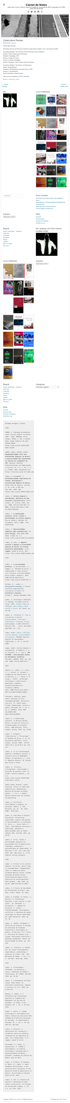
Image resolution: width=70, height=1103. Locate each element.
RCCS (44, 49)
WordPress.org (40, 223)
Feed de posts (40, 219)
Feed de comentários (42, 221)
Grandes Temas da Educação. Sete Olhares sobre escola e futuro (17, 606)
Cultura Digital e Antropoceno (44, 208)
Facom (5, 239)
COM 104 (6, 233)
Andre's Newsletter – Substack (12, 231)
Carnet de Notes (36, 4)
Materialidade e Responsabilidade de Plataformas (50, 202)
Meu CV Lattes (7, 243)
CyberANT (6, 235)
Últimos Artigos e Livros (15, 423)
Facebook (6, 237)
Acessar (38, 217)
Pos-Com (6, 246)
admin (14, 43)
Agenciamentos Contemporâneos (46, 206)
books (6, 79)
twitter (27, 76)
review (17, 79)
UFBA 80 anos (40, 204)
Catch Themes (63, 1099)
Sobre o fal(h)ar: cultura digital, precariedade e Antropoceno (18, 635)
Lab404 (5, 241)
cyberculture (11, 79)
